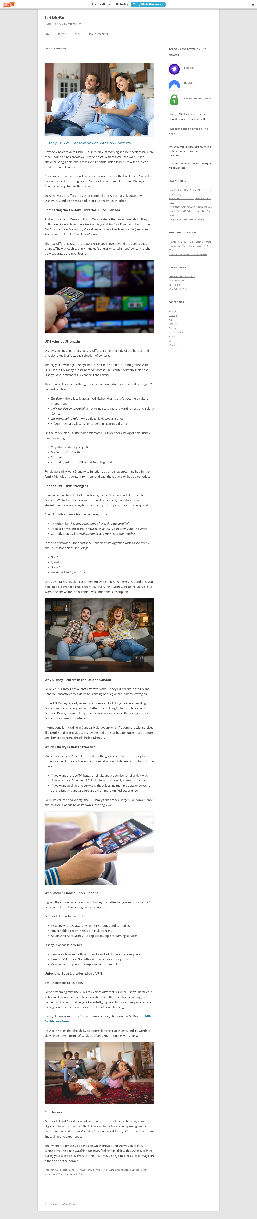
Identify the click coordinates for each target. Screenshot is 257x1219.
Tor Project (174, 284)
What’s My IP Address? (180, 289)
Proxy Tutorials (176, 332)
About (78, 34)
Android (74, 1169)
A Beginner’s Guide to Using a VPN (186, 219)
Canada (135, 1169)
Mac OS (88, 1169)
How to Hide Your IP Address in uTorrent (190, 241)
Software (97, 1169)
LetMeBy (54, 17)
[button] (128, 4)
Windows (114, 1169)
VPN (105, 1169)
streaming (50, 1174)
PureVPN (189, 67)
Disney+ (144, 1169)
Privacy (172, 328)
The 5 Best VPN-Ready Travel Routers (188, 254)
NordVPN (189, 83)
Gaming (173, 315)
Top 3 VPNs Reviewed (148, 4)
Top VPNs (63, 34)
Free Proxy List (176, 280)
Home (48, 34)
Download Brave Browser (182, 276)
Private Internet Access (197, 98)
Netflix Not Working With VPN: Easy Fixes (190, 206)
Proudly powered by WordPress (60, 1204)
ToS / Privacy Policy (99, 34)
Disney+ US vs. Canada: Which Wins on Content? (88, 143)
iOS (81, 1169)
